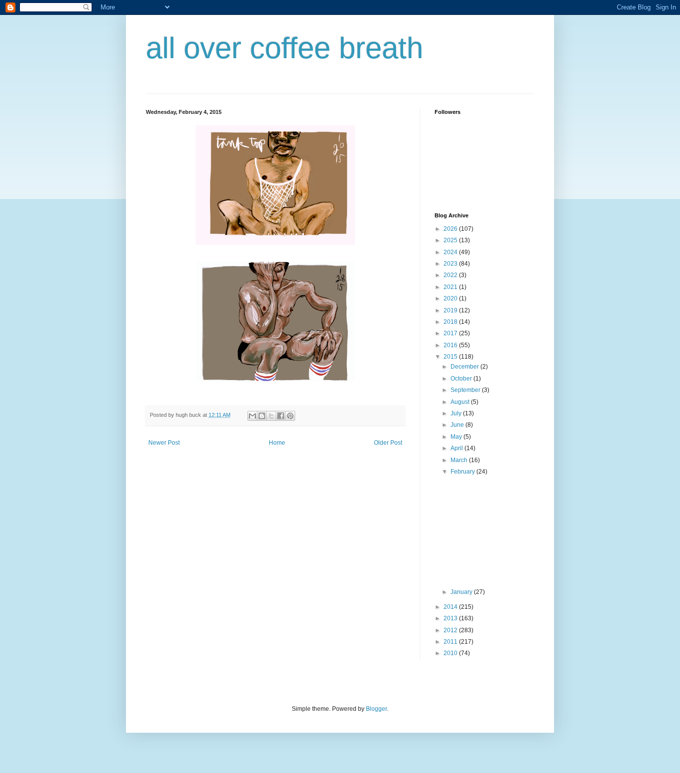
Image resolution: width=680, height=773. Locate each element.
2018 (451, 321)
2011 (451, 641)
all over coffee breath (284, 48)
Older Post (388, 442)
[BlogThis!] (262, 416)
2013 (451, 618)
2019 (451, 310)
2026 (451, 228)
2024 (451, 252)
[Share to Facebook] (281, 416)
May (457, 436)
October (462, 378)
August (461, 401)
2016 (451, 345)
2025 (451, 240)
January (462, 591)
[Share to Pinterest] (290, 416)
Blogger (376, 708)
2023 (451, 263)
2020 (451, 298)
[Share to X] (271, 416)
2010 (451, 653)
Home (277, 442)
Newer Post (164, 442)
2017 (451, 333)
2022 (451, 275)
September (466, 389)
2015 (451, 356)
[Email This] (252, 416)
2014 (451, 606)
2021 (451, 287)
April (457, 448)
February (463, 471)
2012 (451, 630)
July (457, 413)
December (465, 366)
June (458, 424)
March (460, 460)
